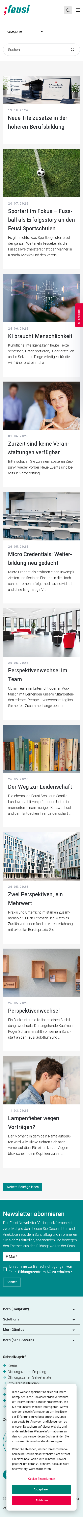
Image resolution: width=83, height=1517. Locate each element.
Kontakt (14, 1366)
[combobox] (24, 31)
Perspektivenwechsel (34, 1011)
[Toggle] (78, 10)
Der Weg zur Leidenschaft (40, 787)
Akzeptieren (41, 1489)
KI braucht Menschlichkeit (40, 336)
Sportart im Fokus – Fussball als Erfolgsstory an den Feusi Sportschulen (41, 220)
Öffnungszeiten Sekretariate (29, 1377)
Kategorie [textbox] (14, 31)
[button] (41, 1310)
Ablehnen (41, 1500)
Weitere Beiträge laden (22, 1187)
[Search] (68, 10)
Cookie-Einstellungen (41, 1478)
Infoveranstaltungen (23, 1383)
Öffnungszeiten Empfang (27, 1372)
